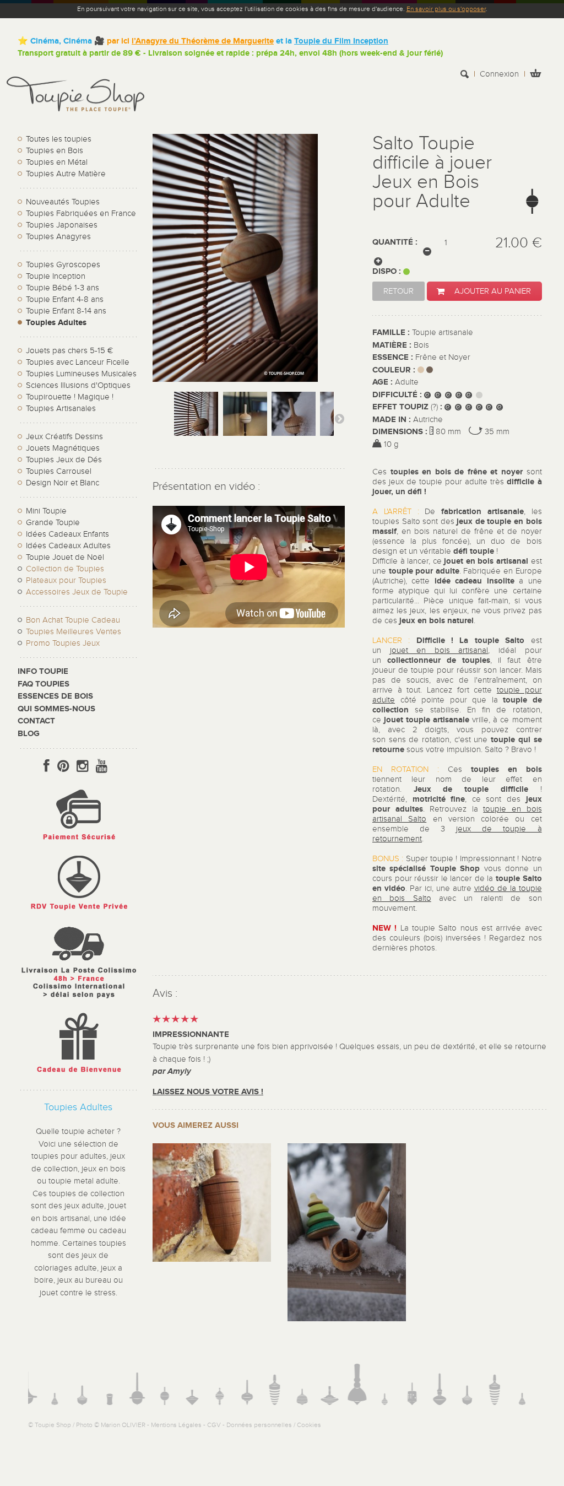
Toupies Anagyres (58, 236)
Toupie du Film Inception (341, 41)
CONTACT (36, 721)
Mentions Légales (176, 1425)
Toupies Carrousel (58, 471)
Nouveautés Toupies (63, 202)
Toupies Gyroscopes (63, 264)
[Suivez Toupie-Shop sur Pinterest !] (63, 766)
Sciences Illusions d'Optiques (78, 385)
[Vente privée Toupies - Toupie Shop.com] (78, 911)
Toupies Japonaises (61, 225)
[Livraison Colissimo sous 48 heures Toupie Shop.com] (78, 1001)
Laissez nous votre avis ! (208, 1092)
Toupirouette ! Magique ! (69, 397)
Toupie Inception (55, 276)
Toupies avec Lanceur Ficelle (77, 362)
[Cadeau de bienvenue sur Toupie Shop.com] (78, 1074)
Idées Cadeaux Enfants (67, 534)
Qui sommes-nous (56, 709)
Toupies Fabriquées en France (81, 213)
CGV (214, 1425)
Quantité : (394, 242)
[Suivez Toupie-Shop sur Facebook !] (47, 766)
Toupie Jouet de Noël (65, 557)
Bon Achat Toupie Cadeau (73, 620)
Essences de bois (55, 696)
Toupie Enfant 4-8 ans (65, 299)
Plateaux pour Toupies (66, 580)
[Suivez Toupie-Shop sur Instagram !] (82, 766)
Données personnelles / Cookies (273, 1425)
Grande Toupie (53, 522)
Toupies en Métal (57, 162)
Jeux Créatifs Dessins (64, 436)
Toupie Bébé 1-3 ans (62, 288)
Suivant (339, 418)
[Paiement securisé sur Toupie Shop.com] (78, 842)
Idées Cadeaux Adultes (68, 545)
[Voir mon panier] (535, 74)
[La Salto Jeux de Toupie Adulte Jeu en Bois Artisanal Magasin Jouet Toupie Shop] (196, 425)
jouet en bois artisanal (439, 650)
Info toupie (43, 671)
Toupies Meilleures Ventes (73, 631)
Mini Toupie (46, 511)
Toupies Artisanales (61, 408)
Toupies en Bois (54, 150)
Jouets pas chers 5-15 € (69, 350)
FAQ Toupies (43, 684)
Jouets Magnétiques (63, 448)
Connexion (499, 74)
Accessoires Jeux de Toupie (77, 592)
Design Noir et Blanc (62, 483)
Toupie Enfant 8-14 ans (66, 311)
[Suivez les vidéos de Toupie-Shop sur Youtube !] (101, 766)
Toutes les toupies (58, 139)
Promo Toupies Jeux (63, 643)
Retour (398, 291)
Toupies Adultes (56, 322)
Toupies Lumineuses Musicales (81, 374)
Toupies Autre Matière (66, 174)
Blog (29, 733)
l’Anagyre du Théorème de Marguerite (203, 41)
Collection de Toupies (65, 569)
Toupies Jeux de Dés (64, 459)
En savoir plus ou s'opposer (446, 9)
